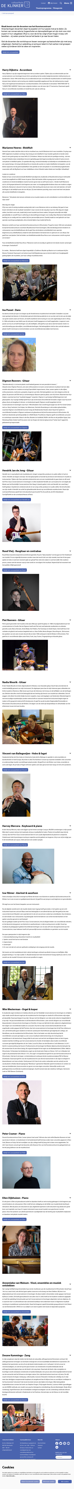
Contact (43, 3)
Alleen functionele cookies (30, 1482)
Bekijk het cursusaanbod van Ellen (14, 1219)
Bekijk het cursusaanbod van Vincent (15, 770)
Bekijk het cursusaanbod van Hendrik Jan (16, 500)
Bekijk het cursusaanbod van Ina (13, 334)
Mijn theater (53, 3)
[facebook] (56, 1443)
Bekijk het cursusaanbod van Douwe (15, 1400)
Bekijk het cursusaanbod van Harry (14, 94)
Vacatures (40, 1445)
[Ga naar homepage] (15, 4)
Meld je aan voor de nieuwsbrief (61, 1453)
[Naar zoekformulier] (60, 3)
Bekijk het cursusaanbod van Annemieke (16, 1312)
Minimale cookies (48, 1482)
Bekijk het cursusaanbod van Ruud (14, 570)
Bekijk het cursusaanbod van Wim (14, 1076)
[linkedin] (56, 1447)
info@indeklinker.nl (7, 1450)
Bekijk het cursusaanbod (10, 52)
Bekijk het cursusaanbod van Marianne (15, 261)
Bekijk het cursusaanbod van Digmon (15, 427)
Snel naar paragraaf (8, 13)
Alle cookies (65, 1482)
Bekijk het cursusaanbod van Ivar (14, 962)
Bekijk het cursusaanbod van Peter (14, 1153)
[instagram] (64, 1443)
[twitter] (60, 1443)
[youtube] (68, 1443)
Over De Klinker (41, 1443)
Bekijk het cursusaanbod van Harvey (15, 845)
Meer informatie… (11, 1476)
